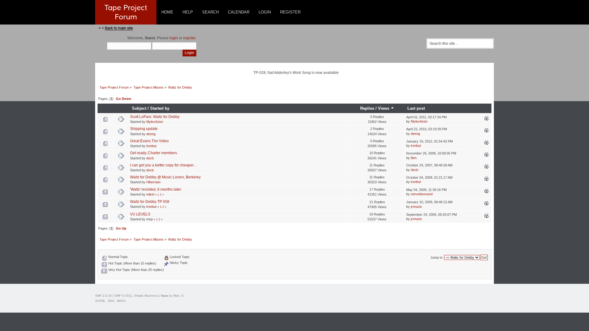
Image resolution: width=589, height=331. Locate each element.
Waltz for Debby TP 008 (149, 202)
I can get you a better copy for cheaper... (163, 165)
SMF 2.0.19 (103, 295)
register (189, 38)
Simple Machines (146, 295)
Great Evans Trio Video (149, 141)
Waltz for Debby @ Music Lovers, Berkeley (165, 177)
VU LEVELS (140, 214)
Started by (159, 108)
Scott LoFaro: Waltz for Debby (154, 117)
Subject (139, 108)
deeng (151, 134)
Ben (414, 158)
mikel (150, 194)
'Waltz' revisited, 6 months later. (156, 189)
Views (384, 108)
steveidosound (422, 194)
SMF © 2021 (123, 295)
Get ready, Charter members (153, 153)
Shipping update (144, 129)
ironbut (151, 146)
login (174, 38)
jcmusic (416, 206)
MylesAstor (154, 122)
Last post (416, 108)
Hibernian (153, 182)
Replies (367, 108)
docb (150, 158)
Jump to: (436, 257)
